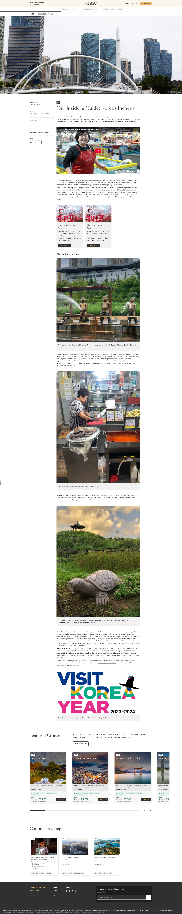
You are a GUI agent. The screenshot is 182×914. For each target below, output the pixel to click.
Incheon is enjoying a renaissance (78, 180)
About (55, 890)
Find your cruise (34, 890)
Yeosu (68, 665)
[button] (150, 810)
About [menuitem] (120, 9)
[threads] (76, 890)
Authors (55, 893)
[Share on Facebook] (31, 142)
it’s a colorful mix (87, 119)
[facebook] (67, 890)
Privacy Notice (79, 912)
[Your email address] (148, 897)
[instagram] (70, 890)
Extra (54, 895)
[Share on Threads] (35, 142)
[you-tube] (73, 890)
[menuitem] (64, 9)
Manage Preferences (166, 910)
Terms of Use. (100, 912)
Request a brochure (35, 893)
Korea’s (111, 121)
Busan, (63, 665)
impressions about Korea (107, 663)
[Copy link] (40, 142)
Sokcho (76, 665)
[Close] (179, 910)
